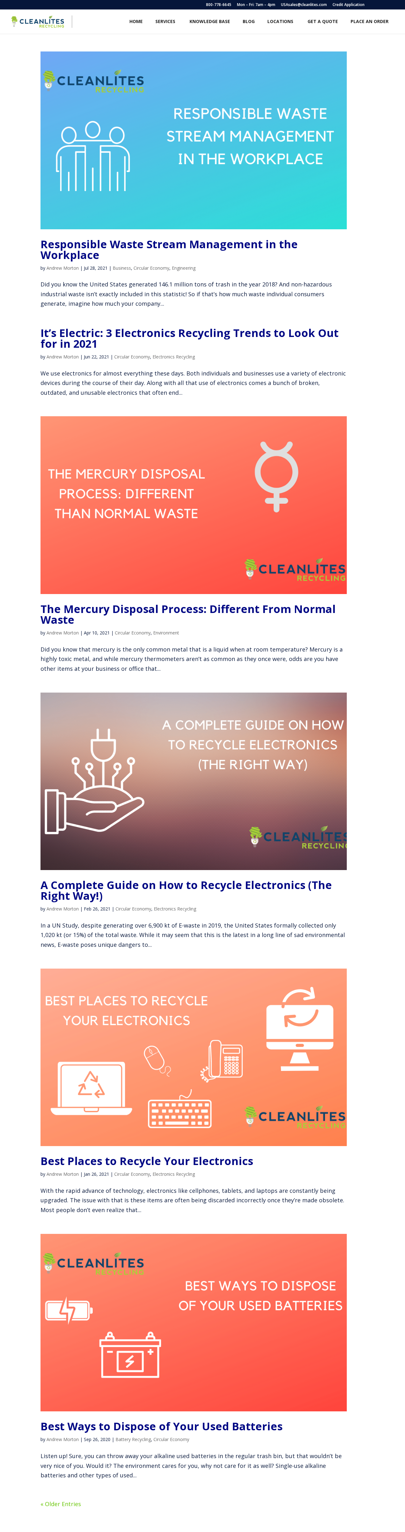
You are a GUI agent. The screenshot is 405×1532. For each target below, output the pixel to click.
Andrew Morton (63, 268)
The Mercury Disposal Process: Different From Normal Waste (188, 614)
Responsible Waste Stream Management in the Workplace (169, 249)
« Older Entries (60, 1504)
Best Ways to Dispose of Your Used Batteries (161, 1426)
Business (122, 268)
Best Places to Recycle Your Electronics (146, 1161)
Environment (166, 633)
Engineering (184, 268)
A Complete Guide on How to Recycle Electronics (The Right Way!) (186, 890)
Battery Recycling (133, 1439)
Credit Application (348, 5)
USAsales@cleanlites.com (304, 5)
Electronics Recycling (174, 357)
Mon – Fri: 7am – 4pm (256, 5)
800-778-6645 (218, 5)
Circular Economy (151, 268)
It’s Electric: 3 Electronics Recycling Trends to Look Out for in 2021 (189, 338)
